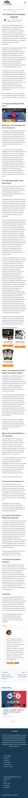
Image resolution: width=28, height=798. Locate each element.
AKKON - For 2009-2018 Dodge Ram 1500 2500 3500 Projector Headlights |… (8, 343)
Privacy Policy (7, 764)
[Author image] (5, 20)
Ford (5, 781)
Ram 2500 (7, 787)
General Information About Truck (12, 777)
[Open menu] (24, 2)
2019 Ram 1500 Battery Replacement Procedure (7, 675)
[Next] (24, 705)
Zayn (9, 20)
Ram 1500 (6, 785)
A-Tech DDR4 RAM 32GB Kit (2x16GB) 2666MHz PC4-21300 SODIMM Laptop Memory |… (8, 363)
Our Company (7, 756)
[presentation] (14, 699)
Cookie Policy (7, 762)
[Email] (18, 663)
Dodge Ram (7, 779)
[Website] (16, 663)
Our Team (6, 760)
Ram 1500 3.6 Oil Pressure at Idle (21, 675)
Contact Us (7, 758)
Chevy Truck (7, 783)
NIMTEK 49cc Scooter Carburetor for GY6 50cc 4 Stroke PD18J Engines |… (20, 342)
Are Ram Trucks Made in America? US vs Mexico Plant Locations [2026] (13, 712)
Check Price (8, 345)
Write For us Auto (8, 766)
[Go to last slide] (4, 705)
